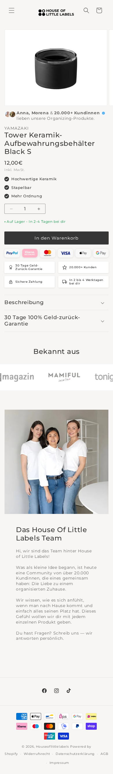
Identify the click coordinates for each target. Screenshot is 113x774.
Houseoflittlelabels (52, 746)
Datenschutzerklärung (75, 754)
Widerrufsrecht (37, 754)
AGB (104, 754)
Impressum (59, 763)
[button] (11, 10)
